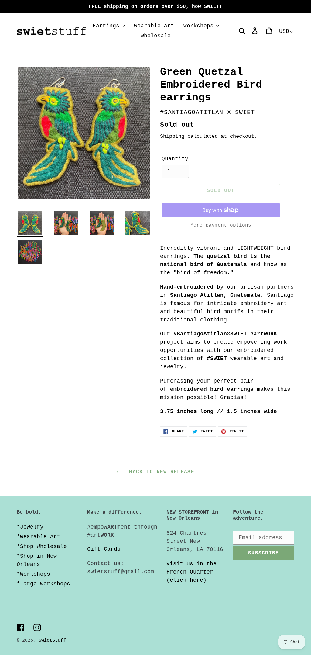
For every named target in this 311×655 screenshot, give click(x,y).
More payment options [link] (220, 225)
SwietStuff (52, 640)
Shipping (172, 136)
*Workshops (33, 574)
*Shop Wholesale (42, 546)
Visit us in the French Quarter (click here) (191, 572)
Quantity (175, 159)
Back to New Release (160, 472)
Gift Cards (104, 549)
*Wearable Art (38, 537)
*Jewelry (30, 527)
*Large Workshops (43, 584)
